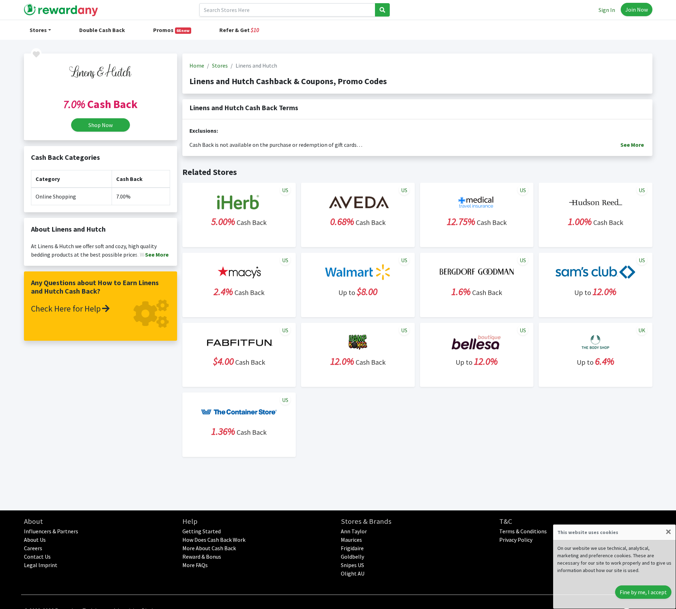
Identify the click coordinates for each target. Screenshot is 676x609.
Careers (33, 548)
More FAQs (195, 565)
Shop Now (100, 124)
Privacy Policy (515, 539)
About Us (35, 539)
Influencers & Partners (51, 531)
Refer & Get (239, 29)
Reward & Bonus (201, 556)
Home (196, 65)
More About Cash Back (209, 548)
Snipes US (352, 565)
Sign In (607, 9)
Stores (38, 29)
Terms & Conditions (523, 531)
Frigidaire (352, 548)
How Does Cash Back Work (213, 539)
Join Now (636, 9)
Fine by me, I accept (643, 592)
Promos (171, 29)
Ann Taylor (354, 531)
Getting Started (201, 531)
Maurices (351, 539)
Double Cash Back (102, 29)
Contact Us (37, 556)
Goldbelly (352, 556)
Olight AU (352, 573)
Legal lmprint (40, 565)
